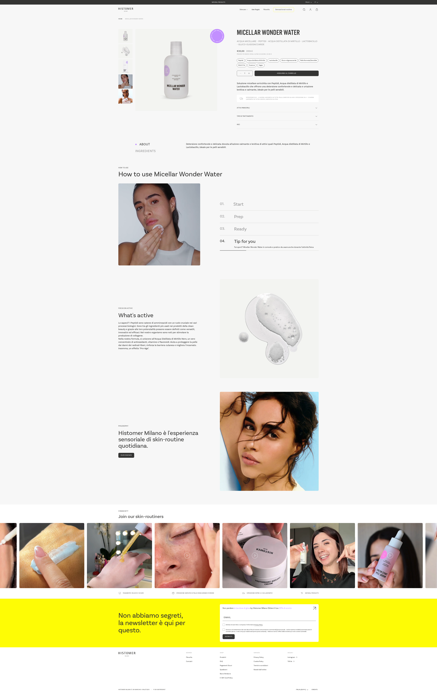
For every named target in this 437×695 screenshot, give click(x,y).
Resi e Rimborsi (225, 674)
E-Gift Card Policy (226, 678)
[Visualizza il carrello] (317, 9)
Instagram (291, 657)
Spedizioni (223, 670)
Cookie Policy (258, 661)
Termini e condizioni (261, 666)
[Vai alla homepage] (125, 10)
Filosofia (189, 657)
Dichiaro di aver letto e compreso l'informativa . (244, 625)
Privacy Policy (258, 625)
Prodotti (223, 657)
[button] (309, 2)
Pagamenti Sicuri (226, 666)
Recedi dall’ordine (260, 670)
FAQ (221, 661)
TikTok (290, 661)
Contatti (189, 661)
